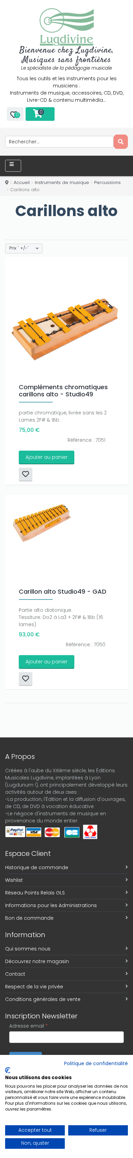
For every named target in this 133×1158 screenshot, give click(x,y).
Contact (15, 974)
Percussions (107, 182)
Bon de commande (29, 918)
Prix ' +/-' (19, 248)
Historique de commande (36, 867)
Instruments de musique (62, 182)
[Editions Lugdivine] (67, 27)
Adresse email (28, 1025)
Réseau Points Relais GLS (35, 892)
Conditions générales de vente (42, 999)
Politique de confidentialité (96, 1063)
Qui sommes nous (27, 948)
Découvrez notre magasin (37, 961)
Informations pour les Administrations (51, 905)
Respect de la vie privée (34, 986)
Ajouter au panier (47, 457)
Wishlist (14, 880)
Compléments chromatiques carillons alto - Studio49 (63, 390)
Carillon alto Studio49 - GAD (62, 591)
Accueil (22, 182)
